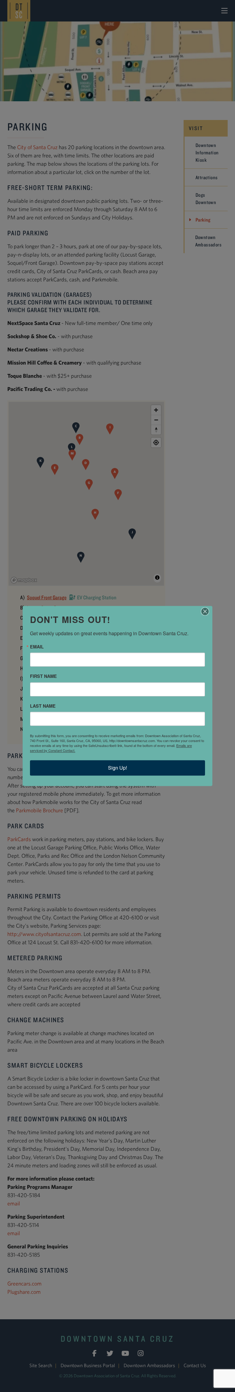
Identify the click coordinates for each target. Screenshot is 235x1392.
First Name (43, 676)
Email (37, 646)
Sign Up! (117, 767)
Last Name (43, 706)
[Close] (207, 611)
